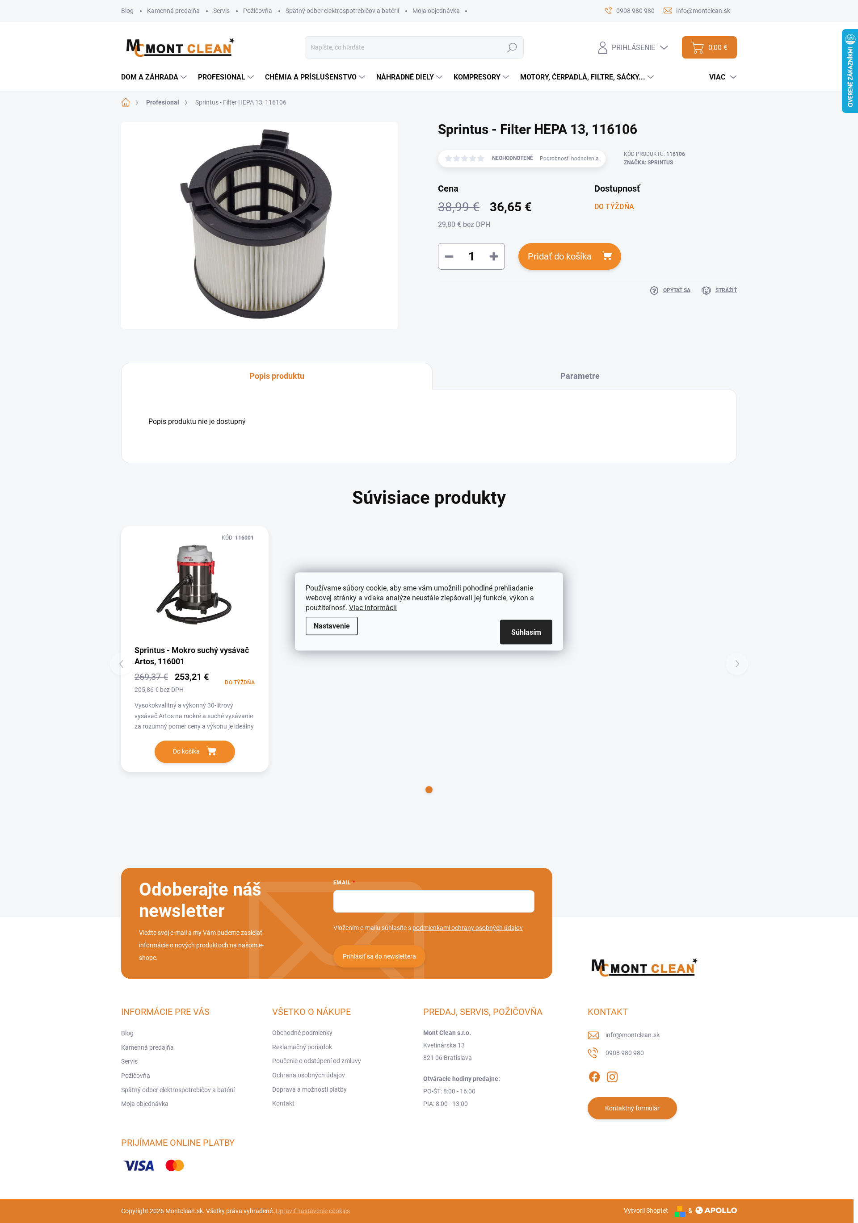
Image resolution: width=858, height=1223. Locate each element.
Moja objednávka (436, 10)
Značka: (648, 162)
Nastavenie (332, 626)
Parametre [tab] (580, 376)
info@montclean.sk (633, 1035)
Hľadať (512, 47)
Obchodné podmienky (302, 1032)
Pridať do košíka (560, 256)
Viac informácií (373, 607)
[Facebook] (594, 1075)
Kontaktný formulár (632, 1108)
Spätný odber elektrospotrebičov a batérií (342, 10)
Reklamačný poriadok (302, 1047)
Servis (221, 10)
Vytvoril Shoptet (646, 1210)
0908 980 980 (625, 1052)
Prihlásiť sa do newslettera (379, 956)
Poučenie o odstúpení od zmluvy (316, 1060)
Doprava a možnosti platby (309, 1089)
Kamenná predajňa (173, 10)
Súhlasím (526, 632)
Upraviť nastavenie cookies (313, 1211)
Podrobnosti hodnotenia (569, 158)
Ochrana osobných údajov (308, 1075)
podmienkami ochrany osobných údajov (467, 927)
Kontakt (283, 1103)
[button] (429, 790)
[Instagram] (612, 1075)
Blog (127, 10)
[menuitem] (155, 77)
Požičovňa (257, 10)
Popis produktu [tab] (276, 376)
